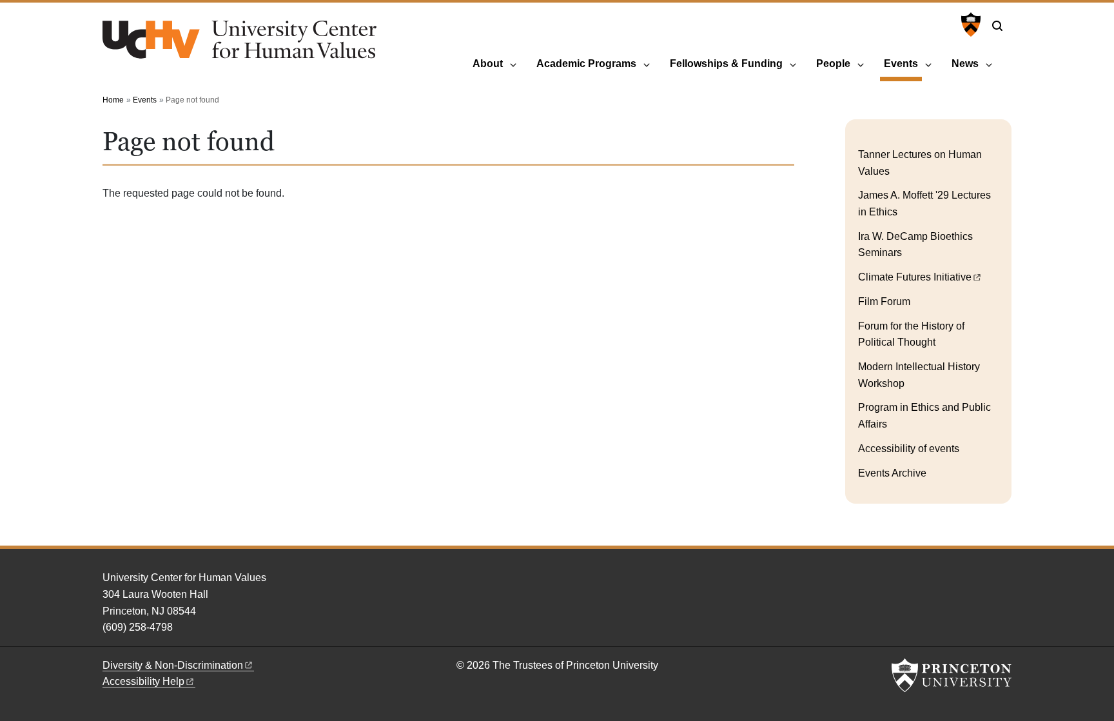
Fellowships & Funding (726, 63)
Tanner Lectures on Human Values (920, 163)
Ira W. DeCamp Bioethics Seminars (915, 245)
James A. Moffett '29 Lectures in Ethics (924, 203)
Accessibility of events (908, 448)
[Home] (239, 45)
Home (113, 99)
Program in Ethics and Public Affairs (924, 416)
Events (903, 63)
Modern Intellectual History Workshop (919, 375)
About (488, 63)
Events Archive (892, 473)
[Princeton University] (969, 24)
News (965, 63)
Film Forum (884, 301)
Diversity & (173, 665)
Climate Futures (915, 277)
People (833, 63)
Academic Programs (586, 63)
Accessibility (143, 681)
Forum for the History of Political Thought (911, 334)
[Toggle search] (997, 26)
